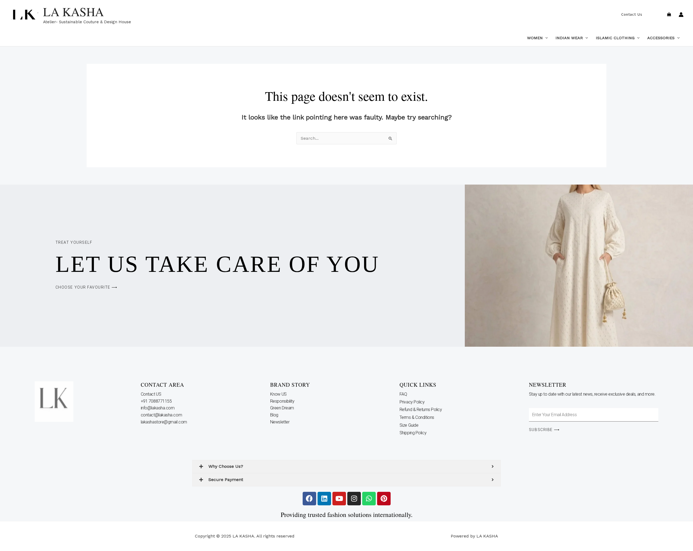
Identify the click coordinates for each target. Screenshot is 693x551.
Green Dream (282, 407)
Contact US (151, 394)
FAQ (403, 394)
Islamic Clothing (615, 38)
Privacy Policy (412, 402)
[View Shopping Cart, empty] (669, 15)
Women (535, 38)
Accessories (661, 38)
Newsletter (280, 422)
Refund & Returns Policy (421, 409)
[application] (545, 38)
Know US (278, 394)
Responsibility (282, 401)
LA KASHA (73, 12)
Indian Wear (569, 38)
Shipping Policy (413, 432)
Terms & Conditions (417, 417)
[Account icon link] (681, 14)
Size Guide (409, 425)
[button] (632, 14)
